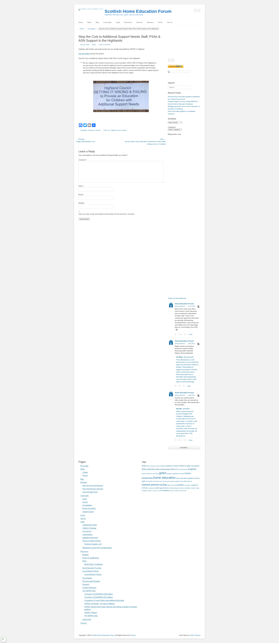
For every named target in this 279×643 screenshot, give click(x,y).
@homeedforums (180, 306)
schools (145, 488)
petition (124, 130)
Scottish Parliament (89, 588)
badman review (172, 466)
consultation (195, 466)
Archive (85, 502)
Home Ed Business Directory (92, 489)
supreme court (156, 490)
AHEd (144, 466)
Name (81, 186)
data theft (170, 469)
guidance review (178, 473)
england (192, 469)
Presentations (87, 578)
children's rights (184, 466)
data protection (149, 469)
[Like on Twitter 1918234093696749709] (184, 386)
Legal (118, 22)
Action (84, 499)
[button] (171, 45)
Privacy (85, 475)
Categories (172, 127)
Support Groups (88, 512)
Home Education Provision (91, 568)
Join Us (169, 22)
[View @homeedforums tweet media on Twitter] (176, 329)
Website (81, 203)
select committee (185, 488)
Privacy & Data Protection (91, 541)
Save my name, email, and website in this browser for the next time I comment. (106, 214)
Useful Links (86, 619)
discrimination (183, 469)
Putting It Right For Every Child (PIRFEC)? (183, 101)
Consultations (87, 505)
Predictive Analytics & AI (93, 544)
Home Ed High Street (90, 492)
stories (150, 490)
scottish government (161, 488)
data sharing (161, 469)
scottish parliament (174, 488)
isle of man (163, 481)
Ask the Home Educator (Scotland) (180, 104)
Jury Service (86, 531)
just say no (188, 481)
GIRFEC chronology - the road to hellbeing (99, 604)
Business (150, 22)
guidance (170, 473)
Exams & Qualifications (90, 558)
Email (81, 194)
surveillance (165, 491)
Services (139, 22)
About (89, 22)
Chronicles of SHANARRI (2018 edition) (98, 594)
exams (144, 473)
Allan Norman (151, 466)
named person (150, 484)
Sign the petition (84, 54)
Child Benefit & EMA (89, 525)
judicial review (179, 481)
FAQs (84, 561)
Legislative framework (90, 538)
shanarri (193, 488)
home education (164, 477)
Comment (82, 160)
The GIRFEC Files (89, 591)
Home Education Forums (184, 304)
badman (163, 466)
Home (80, 22)
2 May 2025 (191, 343)
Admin (94, 44)
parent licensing (172, 485)
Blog (97, 22)
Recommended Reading (91, 581)
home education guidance (185, 478)
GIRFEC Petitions (90, 612)
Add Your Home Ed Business (92, 485)
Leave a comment (104, 44)
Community (107, 22)
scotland (150, 488)
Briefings (85, 555)
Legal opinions (87, 534)
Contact (85, 472)
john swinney (171, 481)
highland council (116, 130)
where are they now (181, 490)
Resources (128, 22)
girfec (163, 473)
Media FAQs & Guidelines (93, 564)
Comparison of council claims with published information (104, 600)
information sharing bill (153, 481)
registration (188, 485)
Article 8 (157, 466)
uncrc (172, 490)
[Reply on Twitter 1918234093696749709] (176, 386)
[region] (184, 45)
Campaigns (92, 29)
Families (98, 130)
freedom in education (152, 473)
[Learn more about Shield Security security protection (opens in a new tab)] (3, 639)
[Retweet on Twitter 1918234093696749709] (180, 386)
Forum (160, 22)
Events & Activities (89, 508)
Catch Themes (195, 635)
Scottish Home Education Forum (138, 11)
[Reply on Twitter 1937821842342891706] (176, 334)
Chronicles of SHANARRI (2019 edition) (98, 597)
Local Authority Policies (90, 571)
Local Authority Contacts (93, 574)
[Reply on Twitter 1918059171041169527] (176, 440)
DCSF (177, 469)
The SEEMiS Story (91, 616)
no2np (163, 484)
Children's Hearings (89, 528)
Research (85, 584)
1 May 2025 (191, 395)
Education (91, 130)
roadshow (194, 485)
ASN (105, 130)
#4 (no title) (84, 466)
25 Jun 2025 (191, 306)
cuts (108, 130)
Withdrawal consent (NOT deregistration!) (97, 548)
